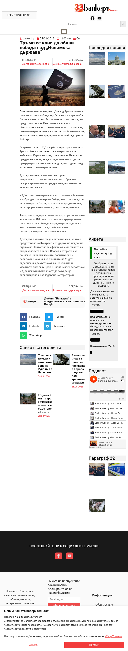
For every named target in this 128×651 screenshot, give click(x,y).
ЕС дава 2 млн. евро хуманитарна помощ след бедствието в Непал (47, 403)
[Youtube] (99, 18)
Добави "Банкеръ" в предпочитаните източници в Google (64, 301)
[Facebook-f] (58, 556)
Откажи (33, 644)
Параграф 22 (102, 458)
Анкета (96, 239)
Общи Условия (113, 636)
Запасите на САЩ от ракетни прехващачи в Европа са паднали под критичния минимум (80, 369)
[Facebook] (92, 18)
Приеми (94, 644)
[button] (64, 31)
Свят (79, 38)
